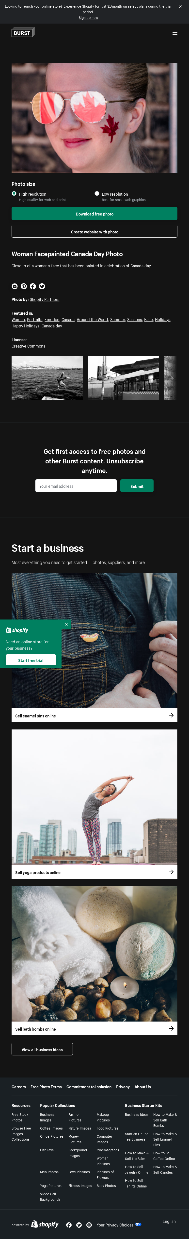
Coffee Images (51, 1128)
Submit (136, 486)
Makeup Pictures (103, 1116)
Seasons (134, 319)
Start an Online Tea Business (136, 1136)
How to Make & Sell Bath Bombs (165, 1119)
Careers (19, 1086)
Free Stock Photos (20, 1116)
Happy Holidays (25, 325)
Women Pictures (103, 1160)
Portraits (34, 319)
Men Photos (49, 1171)
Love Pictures (79, 1171)
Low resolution (115, 194)
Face (148, 319)
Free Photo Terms (46, 1086)
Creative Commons (28, 345)
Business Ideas (136, 1114)
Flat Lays (47, 1149)
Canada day (52, 325)
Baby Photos (106, 1185)
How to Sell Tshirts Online (136, 1182)
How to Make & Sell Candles (165, 1169)
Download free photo (94, 213)
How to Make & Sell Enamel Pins (165, 1139)
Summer (117, 319)
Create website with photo (94, 231)
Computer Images (104, 1138)
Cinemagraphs (108, 1149)
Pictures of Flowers (105, 1174)
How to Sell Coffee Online (164, 1155)
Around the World (92, 319)
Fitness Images (80, 1185)
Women (18, 319)
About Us (143, 1086)
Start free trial (30, 660)
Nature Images (79, 1128)
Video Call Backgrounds (50, 1196)
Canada (68, 319)
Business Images (47, 1116)
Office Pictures (51, 1136)
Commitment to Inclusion (88, 1086)
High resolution (32, 194)
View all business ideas (42, 1049)
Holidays (162, 319)
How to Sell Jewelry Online (136, 1169)
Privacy (123, 1086)
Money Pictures (74, 1138)
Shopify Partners (44, 299)
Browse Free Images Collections (21, 1133)
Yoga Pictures (51, 1185)
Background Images (77, 1152)
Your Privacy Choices (115, 1224)
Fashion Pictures (74, 1116)
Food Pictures (107, 1128)
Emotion (52, 319)
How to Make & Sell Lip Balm (137, 1155)
